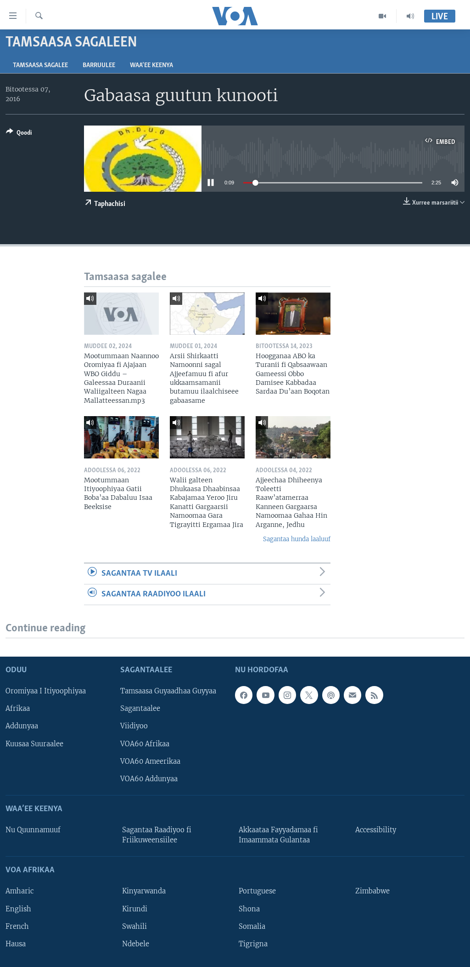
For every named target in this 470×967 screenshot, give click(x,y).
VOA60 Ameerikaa (150, 761)
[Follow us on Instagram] (287, 695)
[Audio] (410, 16)
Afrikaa (18, 708)
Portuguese (257, 891)
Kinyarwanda (144, 891)
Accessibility (375, 830)
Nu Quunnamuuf (33, 830)
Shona (249, 908)
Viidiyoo (134, 726)
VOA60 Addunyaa (149, 778)
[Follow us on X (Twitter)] (309, 695)
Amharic (20, 891)
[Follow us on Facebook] (243, 695)
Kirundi (134, 908)
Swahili (134, 926)
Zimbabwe (372, 891)
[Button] (19, 134)
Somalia (252, 926)
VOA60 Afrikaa (144, 743)
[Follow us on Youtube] (265, 695)
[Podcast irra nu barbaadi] (331, 695)
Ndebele (135, 943)
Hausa (16, 943)
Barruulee (99, 65)
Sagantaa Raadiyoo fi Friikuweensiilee (156, 835)
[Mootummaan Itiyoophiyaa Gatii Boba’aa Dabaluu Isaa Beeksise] (121, 437)
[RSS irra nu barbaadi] (374, 695)
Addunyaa (22, 726)
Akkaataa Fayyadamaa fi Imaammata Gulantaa (278, 835)
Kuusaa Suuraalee (34, 743)
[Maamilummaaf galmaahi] (352, 695)
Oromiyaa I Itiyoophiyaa (46, 691)
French (17, 926)
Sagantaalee (140, 708)
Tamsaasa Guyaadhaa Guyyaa (168, 691)
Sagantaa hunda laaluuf (296, 539)
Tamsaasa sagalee (40, 65)
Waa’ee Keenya (151, 65)
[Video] (383, 16)
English (18, 908)
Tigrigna (253, 943)
